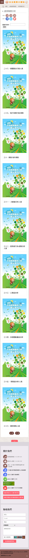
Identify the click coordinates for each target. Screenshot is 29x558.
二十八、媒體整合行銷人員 (13, 69)
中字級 (10, 15)
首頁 (6, 6)
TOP (27, 556)
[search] (2, 22)
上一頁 (11, 433)
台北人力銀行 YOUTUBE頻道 (15, 488)
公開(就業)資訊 (12, 6)
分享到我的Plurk (14, 18)
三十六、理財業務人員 (12, 426)
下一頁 (17, 433)
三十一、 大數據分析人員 (13, 202)
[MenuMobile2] (2, 2)
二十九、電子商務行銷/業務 (14, 113)
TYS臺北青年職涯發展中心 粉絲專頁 (17, 470)
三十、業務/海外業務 (11, 157)
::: (2, 13)
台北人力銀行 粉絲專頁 (13, 474)
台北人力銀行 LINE (12, 479)
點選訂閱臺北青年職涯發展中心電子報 (13, 497)
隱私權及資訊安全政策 (8, 553)
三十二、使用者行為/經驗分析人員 (14, 247)
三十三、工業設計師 (11, 293)
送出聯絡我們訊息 (9, 541)
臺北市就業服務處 (17, 1)
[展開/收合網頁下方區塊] (14, 441)
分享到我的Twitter (10, 18)
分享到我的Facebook (7, 18)
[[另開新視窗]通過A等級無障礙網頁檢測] (9, 484)
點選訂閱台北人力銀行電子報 (11, 492)
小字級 (7, 15)
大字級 (14, 15)
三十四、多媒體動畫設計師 (13, 337)
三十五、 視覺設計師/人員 (13, 382)
